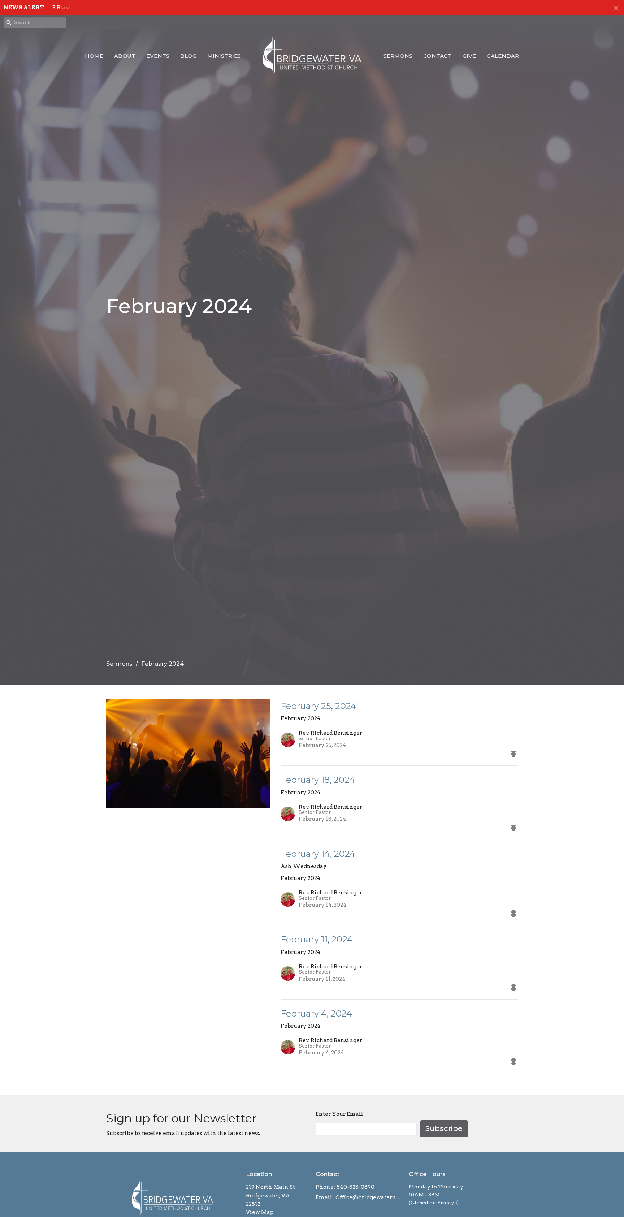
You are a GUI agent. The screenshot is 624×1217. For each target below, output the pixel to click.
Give (469, 55)
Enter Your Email (339, 1114)
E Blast (61, 7)
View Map (260, 1212)
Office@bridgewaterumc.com (368, 1197)
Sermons (398, 55)
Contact (437, 55)
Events (157, 55)
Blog (188, 55)
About (124, 55)
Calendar (503, 55)
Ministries (224, 55)
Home (94, 55)
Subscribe (444, 1128)
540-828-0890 (355, 1187)
